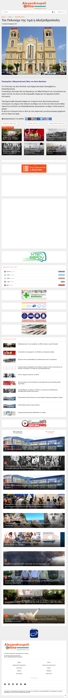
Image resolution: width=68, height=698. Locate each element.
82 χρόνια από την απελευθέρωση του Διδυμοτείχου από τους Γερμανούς (55, 136)
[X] (9, 684)
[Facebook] (5, 684)
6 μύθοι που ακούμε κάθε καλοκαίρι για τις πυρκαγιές (25, 564)
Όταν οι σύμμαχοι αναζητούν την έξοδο (28, 374)
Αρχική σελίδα (33, 123)
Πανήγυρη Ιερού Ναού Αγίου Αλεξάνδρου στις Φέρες (32, 412)
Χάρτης (49, 668)
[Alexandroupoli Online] (34, 8)
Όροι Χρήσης (19, 673)
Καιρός (49, 662)
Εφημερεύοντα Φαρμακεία (19, 665)
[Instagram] (17, 684)
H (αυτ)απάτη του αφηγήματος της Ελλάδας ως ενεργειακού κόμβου (33, 137)
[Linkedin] (13, 684)
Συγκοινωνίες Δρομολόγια (48, 665)
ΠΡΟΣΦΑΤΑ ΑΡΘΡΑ (10, 339)
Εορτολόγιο (19, 668)
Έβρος (10, 17)
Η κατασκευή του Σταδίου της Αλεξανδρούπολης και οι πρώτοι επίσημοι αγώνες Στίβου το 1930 (33, 150)
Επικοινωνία (49, 673)
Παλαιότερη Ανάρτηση (57, 123)
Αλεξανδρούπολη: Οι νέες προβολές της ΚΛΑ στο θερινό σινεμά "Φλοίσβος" (10, 137)
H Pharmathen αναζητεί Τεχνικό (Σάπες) (29, 405)
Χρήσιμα (19, 670)
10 (6, 616)
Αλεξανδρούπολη (19, 17)
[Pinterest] (21, 684)
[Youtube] (25, 684)
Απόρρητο (48, 670)
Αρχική (4, 17)
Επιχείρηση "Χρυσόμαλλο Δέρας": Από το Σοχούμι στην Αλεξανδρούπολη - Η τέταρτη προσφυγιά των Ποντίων (56, 149)
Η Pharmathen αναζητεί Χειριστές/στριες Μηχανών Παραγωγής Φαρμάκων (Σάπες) (40, 397)
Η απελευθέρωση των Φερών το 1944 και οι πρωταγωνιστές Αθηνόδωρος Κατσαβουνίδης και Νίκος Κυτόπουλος (11, 149)
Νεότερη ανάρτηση (9, 123)
